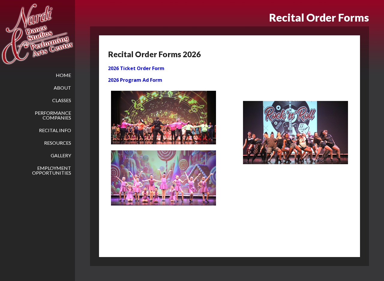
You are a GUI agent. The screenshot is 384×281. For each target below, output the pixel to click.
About (62, 87)
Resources (57, 143)
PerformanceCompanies (53, 115)
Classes (61, 100)
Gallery (61, 155)
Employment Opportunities (51, 170)
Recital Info (55, 130)
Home (63, 75)
